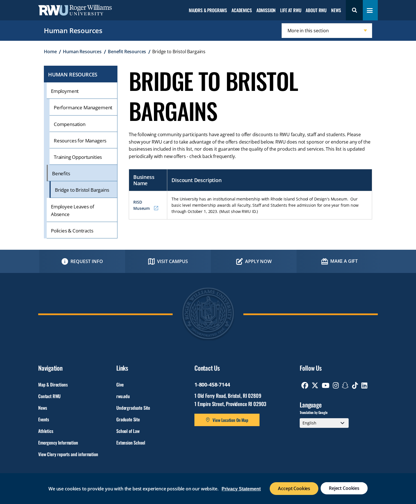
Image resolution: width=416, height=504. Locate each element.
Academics (241, 10)
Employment (65, 91)
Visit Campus (172, 261)
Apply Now (258, 261)
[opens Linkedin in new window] (364, 385)
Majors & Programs (208, 10)
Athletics (45, 431)
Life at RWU (290, 10)
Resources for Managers (80, 140)
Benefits (61, 173)
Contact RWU (49, 396)
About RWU (316, 10)
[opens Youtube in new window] (325, 385)
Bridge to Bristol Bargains (82, 190)
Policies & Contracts (72, 230)
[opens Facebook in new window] (304, 385)
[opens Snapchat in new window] (345, 385)
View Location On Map (230, 420)
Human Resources (73, 30)
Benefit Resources (127, 51)
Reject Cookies (344, 488)
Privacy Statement (241, 488)
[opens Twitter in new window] (315, 385)
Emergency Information (58, 442)
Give (119, 384)
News (336, 10)
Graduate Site (128, 419)
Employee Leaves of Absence (72, 210)
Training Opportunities (78, 157)
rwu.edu (123, 396)
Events (43, 419)
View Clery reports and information (68, 454)
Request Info (86, 261)
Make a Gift (344, 261)
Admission (266, 10)
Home (50, 51)
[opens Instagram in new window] (336, 385)
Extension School (130, 442)
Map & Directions (52, 384)
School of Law (128, 431)
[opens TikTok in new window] (355, 385)
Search (354, 10)
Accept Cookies (294, 488)
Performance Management (83, 107)
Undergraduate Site (133, 407)
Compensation (69, 124)
